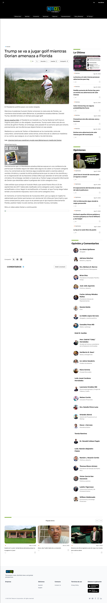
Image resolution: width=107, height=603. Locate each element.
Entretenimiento (65, 16)
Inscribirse (101, 2)
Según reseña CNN (12, 120)
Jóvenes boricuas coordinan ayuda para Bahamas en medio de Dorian (35, 140)
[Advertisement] (53, 30)
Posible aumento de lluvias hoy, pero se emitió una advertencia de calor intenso (86, 92)
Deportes (54, 16)
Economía (36, 16)
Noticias (27, 16)
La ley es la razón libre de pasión (84, 230)
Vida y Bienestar (78, 16)
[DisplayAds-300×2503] (37, 155)
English (40, 587)
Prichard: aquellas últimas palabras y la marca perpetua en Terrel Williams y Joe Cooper (86, 216)
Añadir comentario (60, 267)
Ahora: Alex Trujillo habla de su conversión (16, 548)
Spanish (40, 585)
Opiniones (45, 16)
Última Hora (17, 16)
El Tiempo (90, 16)
